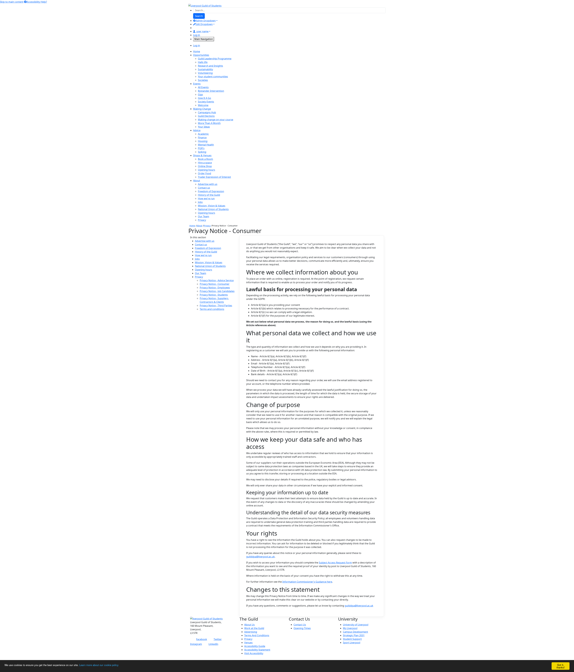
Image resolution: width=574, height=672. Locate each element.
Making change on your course (215, 119)
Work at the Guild (254, 628)
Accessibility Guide (254, 646)
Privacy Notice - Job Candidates (217, 291)
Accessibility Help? (36, 1)
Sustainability (205, 69)
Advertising (250, 631)
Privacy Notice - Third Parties (216, 305)
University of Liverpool (355, 624)
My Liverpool (350, 628)
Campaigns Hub (207, 112)
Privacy (202, 220)
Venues (248, 642)
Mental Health (206, 144)
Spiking (202, 152)
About (199, 225)
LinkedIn (213, 644)
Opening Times (302, 628)
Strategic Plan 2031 (354, 635)
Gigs (200, 94)
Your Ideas (204, 126)
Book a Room (205, 159)
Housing (202, 141)
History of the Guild (209, 195)
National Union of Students (213, 209)
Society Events (206, 101)
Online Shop (205, 166)
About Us (249, 624)
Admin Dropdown (206, 20)
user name (202, 31)
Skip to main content (11, 1)
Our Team (203, 216)
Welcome (203, 105)
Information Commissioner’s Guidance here (307, 581)
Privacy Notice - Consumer (214, 284)
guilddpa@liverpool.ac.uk (260, 556)
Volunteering (205, 73)
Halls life (202, 62)
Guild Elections (206, 116)
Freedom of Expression (211, 191)
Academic (203, 134)
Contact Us (300, 624)
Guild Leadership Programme (214, 58)
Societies (203, 80)
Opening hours (206, 169)
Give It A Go (204, 98)
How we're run (206, 198)
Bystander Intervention (211, 91)
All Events (203, 87)
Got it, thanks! (561, 666)
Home (192, 225)
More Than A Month (209, 123)
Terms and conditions (212, 309)
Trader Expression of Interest (214, 177)
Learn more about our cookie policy (99, 665)
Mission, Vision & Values (211, 205)
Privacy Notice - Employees (215, 287)
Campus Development (355, 631)
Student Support (352, 639)
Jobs (200, 202)
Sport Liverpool (351, 642)
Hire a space (205, 162)
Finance (202, 137)
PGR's (201, 148)
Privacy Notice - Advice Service (217, 280)
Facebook (201, 639)
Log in (196, 35)
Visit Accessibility (253, 653)
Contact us (204, 187)
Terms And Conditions (256, 635)
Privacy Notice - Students (214, 294)
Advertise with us (207, 184)
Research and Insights (210, 65)
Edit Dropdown (204, 24)
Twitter (218, 639)
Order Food (204, 173)
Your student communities (213, 76)
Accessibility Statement (257, 649)
